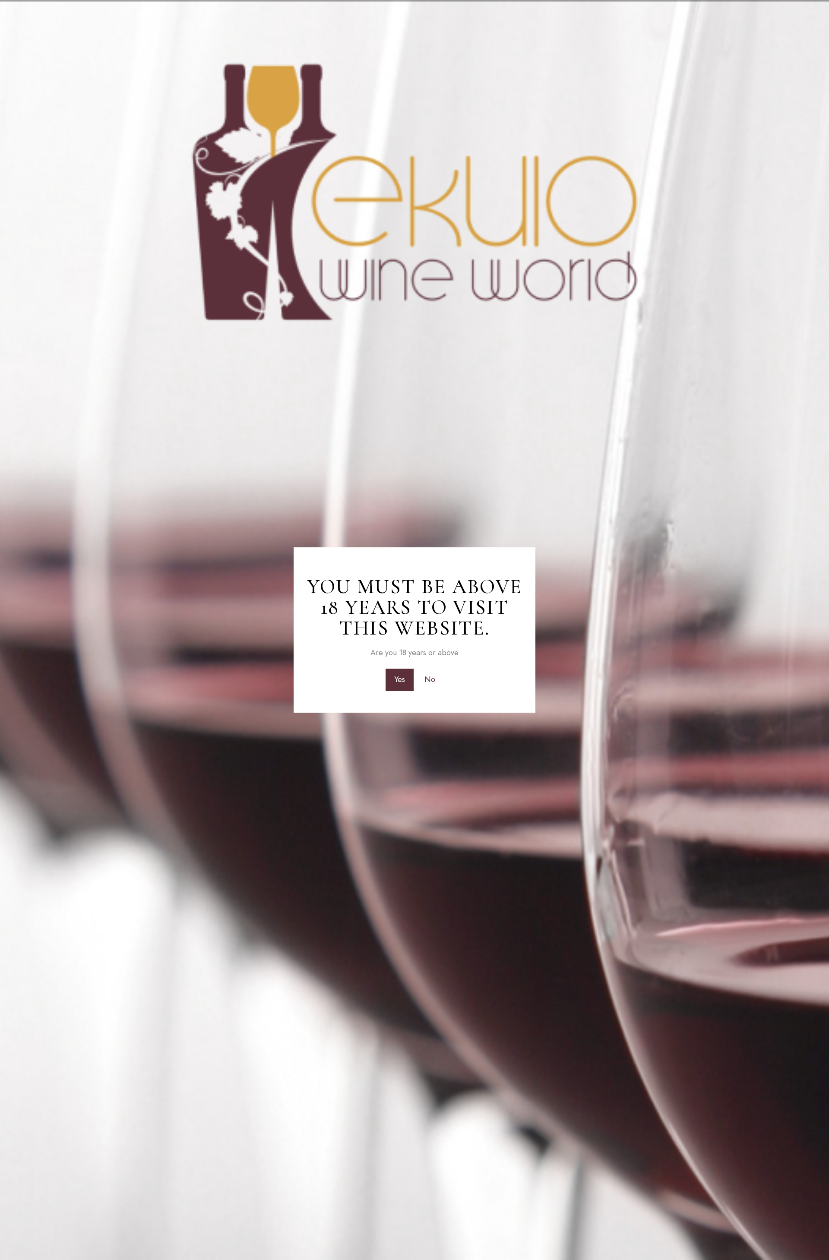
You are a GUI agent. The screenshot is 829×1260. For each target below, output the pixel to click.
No (429, 679)
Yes (399, 679)
